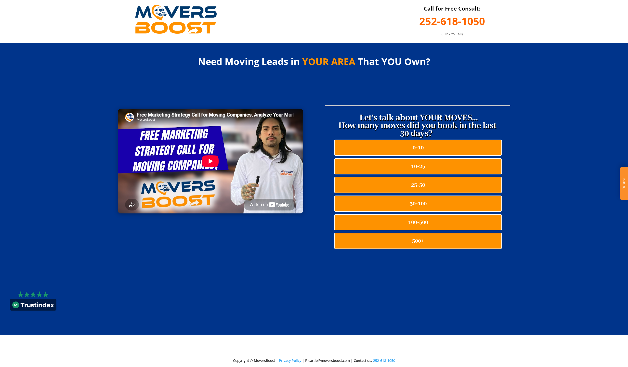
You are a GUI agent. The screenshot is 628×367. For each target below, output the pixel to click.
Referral (624, 183)
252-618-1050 (452, 21)
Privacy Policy (290, 360)
